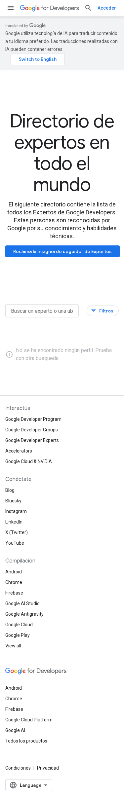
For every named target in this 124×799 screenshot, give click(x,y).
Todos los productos (26, 741)
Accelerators (18, 451)
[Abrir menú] (10, 8)
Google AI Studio (22, 603)
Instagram (16, 511)
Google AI (15, 730)
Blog (10, 490)
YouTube (14, 543)
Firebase (14, 593)
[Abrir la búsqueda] (88, 8)
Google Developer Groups (31, 429)
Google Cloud (19, 624)
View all (13, 645)
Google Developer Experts (32, 440)
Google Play (17, 635)
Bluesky (13, 500)
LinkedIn (13, 522)
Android (13, 571)
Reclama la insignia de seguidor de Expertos (62, 251)
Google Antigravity (24, 614)
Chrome (13, 582)
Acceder (107, 8)
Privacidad (48, 768)
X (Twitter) (16, 532)
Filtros (102, 311)
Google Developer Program (33, 419)
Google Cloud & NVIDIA (28, 461)
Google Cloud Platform (29, 719)
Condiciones (18, 768)
